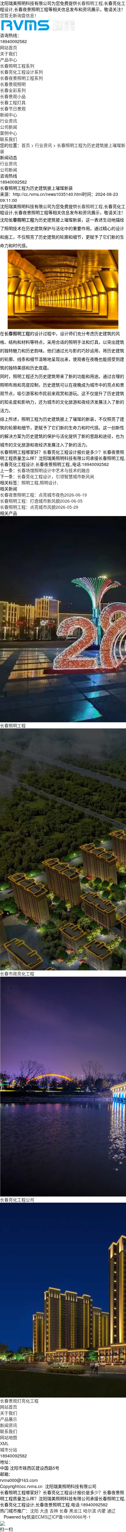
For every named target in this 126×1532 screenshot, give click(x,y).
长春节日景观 (13, 108)
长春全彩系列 (13, 90)
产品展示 (8, 1419)
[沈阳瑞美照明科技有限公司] (38, 24)
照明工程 (30, 482)
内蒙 (101, 1511)
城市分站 (8, 1449)
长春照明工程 (90, 3)
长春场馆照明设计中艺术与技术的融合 (53, 470)
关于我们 (8, 1413)
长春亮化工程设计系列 (21, 72)
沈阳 (34, 1511)
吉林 (54, 1511)
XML (4, 1443)
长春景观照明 (13, 84)
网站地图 (8, 1437)
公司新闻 (8, 127)
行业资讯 (8, 121)
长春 (63, 1511)
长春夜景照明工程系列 (21, 78)
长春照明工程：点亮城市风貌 (39, 507)
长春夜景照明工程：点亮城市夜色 (43, 495)
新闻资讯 (8, 1425)
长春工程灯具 (13, 102)
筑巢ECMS (37, 1517)
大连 (44, 1511)
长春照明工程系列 (17, 66)
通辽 (111, 1511)
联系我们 (8, 1431)
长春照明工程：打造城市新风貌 (41, 501)
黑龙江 (75, 1511)
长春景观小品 (13, 96)
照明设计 (48, 482)
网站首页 (8, 1407)
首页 (25, 145)
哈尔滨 (89, 1511)
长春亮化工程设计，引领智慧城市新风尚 (55, 476)
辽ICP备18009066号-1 (69, 1517)
